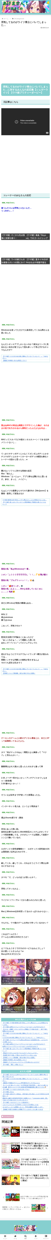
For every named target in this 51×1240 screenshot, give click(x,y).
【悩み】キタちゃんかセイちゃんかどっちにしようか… (20, 1053)
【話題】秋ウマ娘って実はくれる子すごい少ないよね (19, 1055)
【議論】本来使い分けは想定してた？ (14, 360)
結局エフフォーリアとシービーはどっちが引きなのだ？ (20, 1046)
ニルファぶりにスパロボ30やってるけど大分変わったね (20, 1105)
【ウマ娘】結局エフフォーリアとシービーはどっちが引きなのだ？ (23, 1027)
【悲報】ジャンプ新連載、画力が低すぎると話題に (18, 673)
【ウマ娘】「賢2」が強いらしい (12, 1064)
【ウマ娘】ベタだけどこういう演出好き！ (16, 1102)
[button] (46, 680)
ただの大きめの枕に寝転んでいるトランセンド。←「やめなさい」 (23, 1037)
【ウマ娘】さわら (8, 1092)
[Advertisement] (25, 54)
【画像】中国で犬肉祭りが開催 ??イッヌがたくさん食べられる (22, 1109)
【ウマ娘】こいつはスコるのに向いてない (16, 1089)
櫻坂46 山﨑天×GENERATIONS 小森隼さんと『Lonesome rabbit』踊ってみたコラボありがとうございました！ (25, 1099)
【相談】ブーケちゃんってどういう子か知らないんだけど (20, 1062)
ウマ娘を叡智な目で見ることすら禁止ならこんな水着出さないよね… (24, 500)
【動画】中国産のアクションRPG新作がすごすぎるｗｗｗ (21, 1083)
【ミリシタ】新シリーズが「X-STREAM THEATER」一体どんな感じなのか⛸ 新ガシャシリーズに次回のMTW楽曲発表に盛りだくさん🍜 (25, 1086)
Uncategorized (8, 1116)
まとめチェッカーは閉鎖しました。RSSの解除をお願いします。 (23, 1107)
